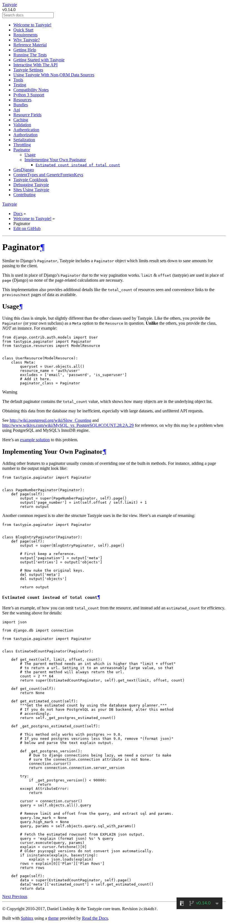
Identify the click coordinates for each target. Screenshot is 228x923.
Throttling (22, 144)
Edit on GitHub (27, 228)
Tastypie (9, 4)
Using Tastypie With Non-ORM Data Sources (53, 74)
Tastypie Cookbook (30, 179)
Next (7, 896)
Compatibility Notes (31, 89)
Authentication (26, 129)
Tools (18, 79)
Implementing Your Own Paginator (55, 159)
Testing (19, 84)
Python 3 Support (28, 94)
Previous (19, 896)
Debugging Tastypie (31, 184)
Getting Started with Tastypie (39, 59)
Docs (18, 213)
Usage (30, 154)
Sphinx (27, 918)
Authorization (25, 134)
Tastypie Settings (28, 69)
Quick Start (23, 29)
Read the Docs (95, 918)
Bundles (20, 104)
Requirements (25, 34)
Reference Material (30, 44)
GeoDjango (23, 169)
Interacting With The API (35, 64)
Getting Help (24, 49)
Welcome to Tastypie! (32, 24)
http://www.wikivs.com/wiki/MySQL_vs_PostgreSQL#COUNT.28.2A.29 (68, 425)
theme (53, 918)
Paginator (21, 149)
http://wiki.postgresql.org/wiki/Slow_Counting (50, 420)
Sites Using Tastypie (31, 189)
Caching (20, 119)
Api (16, 109)
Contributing (24, 194)
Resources (22, 99)
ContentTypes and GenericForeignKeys (48, 174)
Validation (22, 124)
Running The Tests (30, 54)
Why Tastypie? (26, 39)
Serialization (24, 139)
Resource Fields (27, 114)
